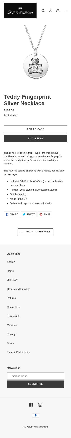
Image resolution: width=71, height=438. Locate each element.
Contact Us (13, 307)
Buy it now (35, 138)
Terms (10, 343)
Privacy (11, 334)
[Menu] (65, 10)
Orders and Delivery (18, 289)
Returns (11, 297)
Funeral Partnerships (18, 352)
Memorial (12, 325)
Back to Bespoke (38, 231)
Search (11, 261)
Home (10, 270)
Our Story (12, 279)
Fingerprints (13, 316)
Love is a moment (39, 427)
